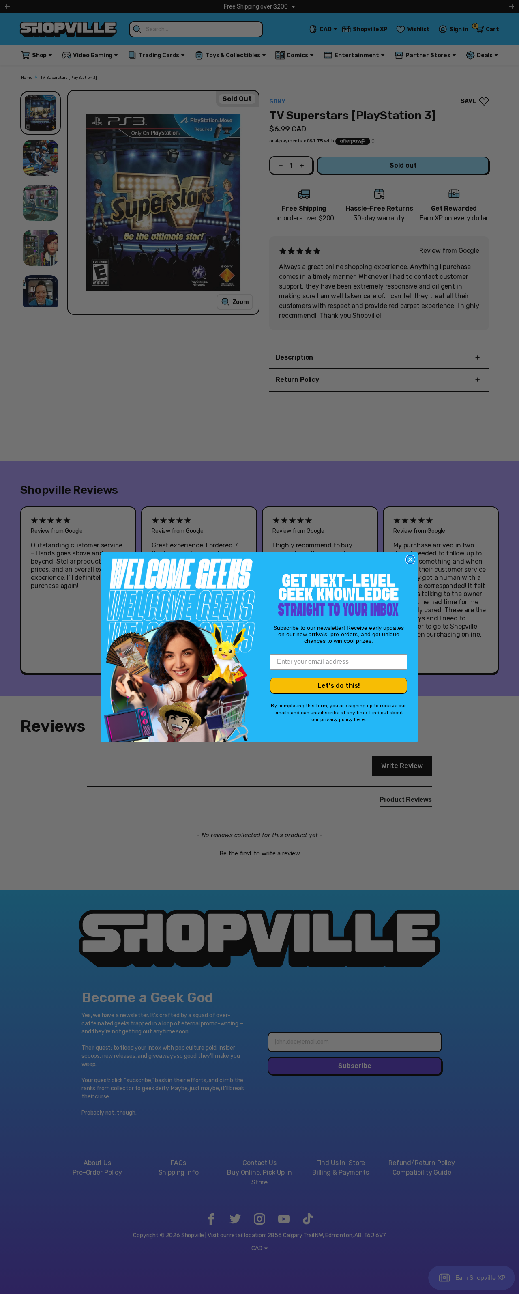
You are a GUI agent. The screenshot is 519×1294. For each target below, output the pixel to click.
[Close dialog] (410, 559)
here (359, 719)
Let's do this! (338, 685)
